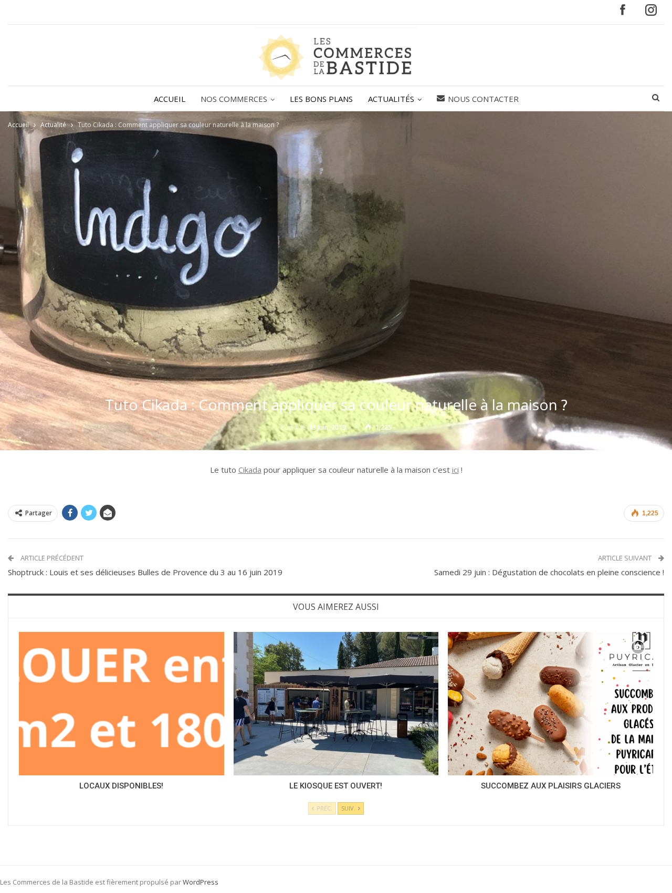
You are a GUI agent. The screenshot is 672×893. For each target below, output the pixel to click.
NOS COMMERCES (234, 99)
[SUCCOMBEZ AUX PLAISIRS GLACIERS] (550, 703)
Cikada (249, 469)
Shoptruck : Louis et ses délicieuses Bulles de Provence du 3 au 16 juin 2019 (145, 572)
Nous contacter (483, 99)
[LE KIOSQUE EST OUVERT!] (336, 703)
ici (455, 469)
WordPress (200, 882)
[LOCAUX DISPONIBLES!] (121, 703)
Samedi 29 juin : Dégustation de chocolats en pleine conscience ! (549, 572)
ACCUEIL (169, 99)
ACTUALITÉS (391, 99)
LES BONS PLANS (321, 99)
